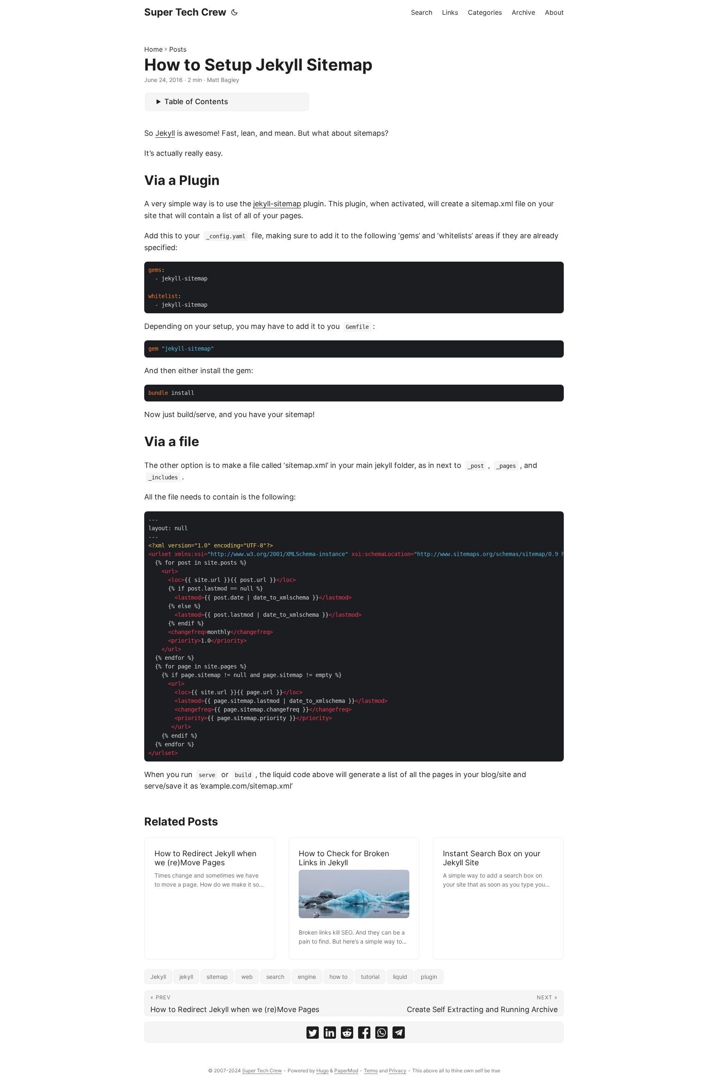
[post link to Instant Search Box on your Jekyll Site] (498, 898)
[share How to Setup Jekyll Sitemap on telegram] (399, 1034)
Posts (177, 49)
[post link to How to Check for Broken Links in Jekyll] (354, 898)
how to (338, 976)
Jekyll (165, 133)
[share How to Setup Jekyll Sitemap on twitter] (312, 1034)
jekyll (186, 976)
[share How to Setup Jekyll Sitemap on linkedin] (330, 1034)
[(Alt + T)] (234, 12)
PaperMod (346, 1070)
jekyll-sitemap (277, 203)
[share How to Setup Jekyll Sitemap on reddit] (347, 1034)
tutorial (370, 976)
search (275, 976)
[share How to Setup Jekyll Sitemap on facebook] (364, 1034)
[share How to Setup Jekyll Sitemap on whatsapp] (381, 1034)
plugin (429, 976)
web (247, 976)
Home (153, 49)
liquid (400, 976)
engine (307, 976)
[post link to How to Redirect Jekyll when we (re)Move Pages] (210, 898)
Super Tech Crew (185, 12)
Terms (371, 1070)
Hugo (322, 1070)
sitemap (217, 976)
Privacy (397, 1070)
